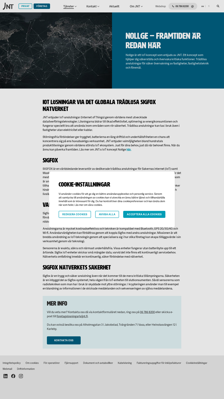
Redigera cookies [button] (74, 214)
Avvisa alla (107, 214)
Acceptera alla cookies (144, 214)
